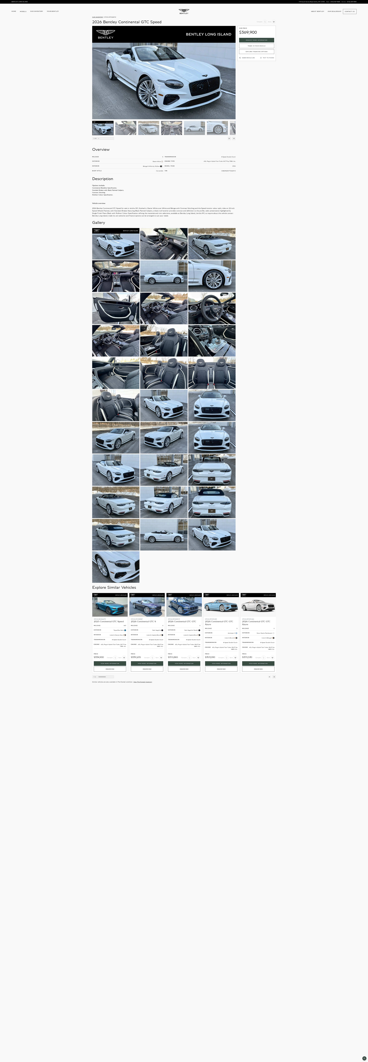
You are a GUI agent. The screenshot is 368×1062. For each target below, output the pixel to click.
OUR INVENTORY (97, 17)
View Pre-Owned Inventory (142, 682)
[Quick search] (364, 1058)
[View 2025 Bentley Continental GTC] (110, 633)
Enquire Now (110, 669)
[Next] (234, 138)
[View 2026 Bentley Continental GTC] (147, 633)
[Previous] (229, 138)
